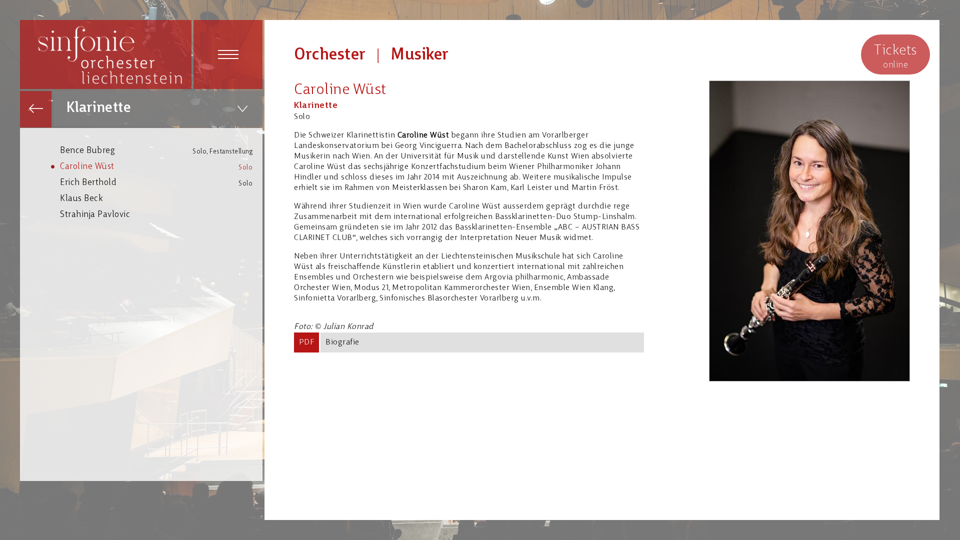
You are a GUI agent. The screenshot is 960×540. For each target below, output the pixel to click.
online (895, 57)
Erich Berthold (156, 182)
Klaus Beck (81, 198)
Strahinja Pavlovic (95, 214)
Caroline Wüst (156, 166)
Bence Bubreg (156, 150)
